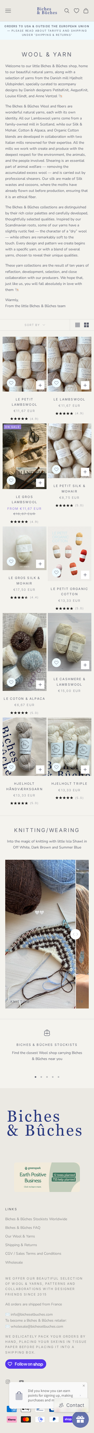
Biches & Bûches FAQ (22, 1227)
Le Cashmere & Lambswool (70, 681)
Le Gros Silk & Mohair (24, 580)
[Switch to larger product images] (77, 324)
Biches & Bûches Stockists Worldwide (36, 1219)
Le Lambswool (69, 399)
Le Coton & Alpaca (24, 699)
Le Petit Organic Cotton (69, 591)
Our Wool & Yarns (20, 1236)
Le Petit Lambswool (24, 401)
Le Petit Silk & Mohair (70, 488)
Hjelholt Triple (69, 784)
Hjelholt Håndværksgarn (24, 786)
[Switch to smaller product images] (86, 324)
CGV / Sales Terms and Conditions (33, 1253)
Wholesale (14, 1262)
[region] (47, 1049)
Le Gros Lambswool (24, 499)
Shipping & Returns (21, 1244)
